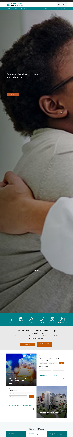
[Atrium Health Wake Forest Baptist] (15, 4)
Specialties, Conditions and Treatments (28, 8)
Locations (41, 8)
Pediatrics (54, 372)
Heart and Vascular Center (44, 372)
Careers (54, 4)
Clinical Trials (49, 4)
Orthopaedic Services (43, 375)
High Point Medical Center (27, 402)
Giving (59, 4)
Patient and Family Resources (50, 8)
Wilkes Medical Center (26, 405)
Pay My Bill (43, 4)
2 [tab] (35, 270)
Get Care (17, 8)
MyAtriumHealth (62, 8)
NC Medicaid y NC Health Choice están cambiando (44, 344)
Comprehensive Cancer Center (45, 368)
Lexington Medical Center (14, 405)
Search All (41, 379)
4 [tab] (38, 270)
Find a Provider (10, 8)
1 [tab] (34, 270)
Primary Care (55, 375)
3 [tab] (37, 270)
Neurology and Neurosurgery (58, 368)
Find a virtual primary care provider (15, 91)
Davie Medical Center (13, 402)
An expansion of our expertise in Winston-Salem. (47, 414)
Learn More (27, 344)
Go (61, 363)
